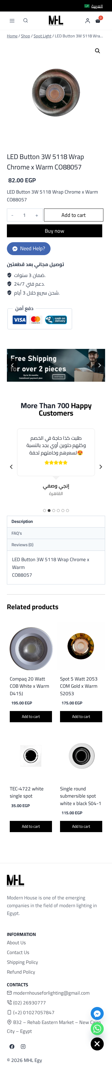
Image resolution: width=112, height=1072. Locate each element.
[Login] (87, 20)
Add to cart (73, 215)
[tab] (44, 510)
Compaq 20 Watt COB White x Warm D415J (29, 686)
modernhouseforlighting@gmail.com (51, 993)
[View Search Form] (25, 21)
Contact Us (18, 952)
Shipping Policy (22, 962)
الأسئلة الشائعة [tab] (56, 533)
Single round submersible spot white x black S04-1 (80, 796)
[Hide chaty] (97, 1043)
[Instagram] (23, 1047)
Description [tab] (22, 521)
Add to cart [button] (31, 716)
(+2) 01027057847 (34, 1012)
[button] (97, 51)
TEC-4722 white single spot (27, 792)
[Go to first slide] (99, 365)
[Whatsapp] (97, 1028)
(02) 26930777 (29, 1002)
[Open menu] (12, 20)
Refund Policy (21, 972)
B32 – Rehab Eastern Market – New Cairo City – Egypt (54, 1027)
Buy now (54, 231)
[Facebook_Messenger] (97, 1013)
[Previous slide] (12, 365)
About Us (16, 942)
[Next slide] (100, 467)
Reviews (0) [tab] (22, 544)
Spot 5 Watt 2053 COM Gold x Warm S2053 (79, 686)
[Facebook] (12, 1047)
